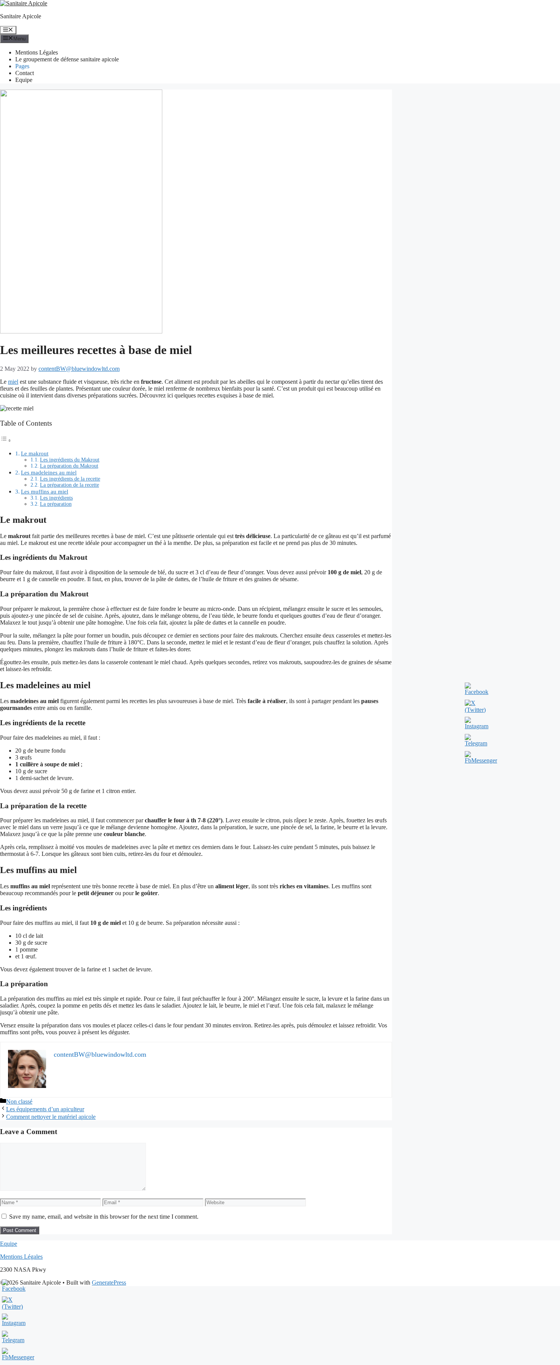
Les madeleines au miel (49, 472)
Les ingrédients (56, 498)
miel (13, 381)
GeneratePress (109, 1282)
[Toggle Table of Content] (5, 440)
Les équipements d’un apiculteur (45, 1109)
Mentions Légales (36, 52)
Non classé (19, 1101)
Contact (24, 73)
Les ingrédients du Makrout (69, 460)
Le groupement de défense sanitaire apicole (67, 59)
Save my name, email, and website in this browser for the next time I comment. (103, 1216)
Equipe (23, 80)
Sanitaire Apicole (20, 16)
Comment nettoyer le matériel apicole (51, 1116)
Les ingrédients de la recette (70, 479)
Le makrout (34, 453)
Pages (22, 66)
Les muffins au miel (44, 491)
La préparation (56, 504)
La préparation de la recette (69, 485)
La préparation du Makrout (69, 466)
